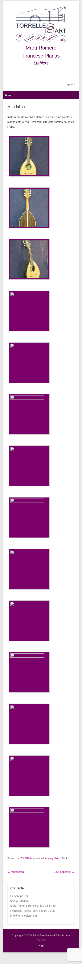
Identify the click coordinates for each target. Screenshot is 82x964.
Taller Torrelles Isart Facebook (62, 73)
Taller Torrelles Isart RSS (71, 73)
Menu (8, 95)
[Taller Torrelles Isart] (41, 24)
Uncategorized (51, 858)
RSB (41, 945)
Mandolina (16, 107)
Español (70, 84)
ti (66, 858)
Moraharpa (15, 871)
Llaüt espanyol (64, 871)
